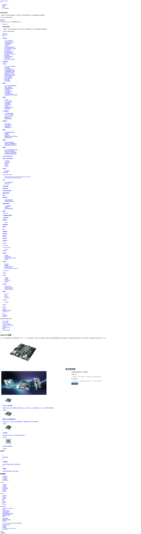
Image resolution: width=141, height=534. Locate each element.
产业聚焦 (4, 498)
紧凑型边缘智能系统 (9, 107)
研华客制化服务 (5, 61)
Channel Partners (5, 245)
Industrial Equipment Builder (7, 174)
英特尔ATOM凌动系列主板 (8, 325)
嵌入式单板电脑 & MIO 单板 (10, 48)
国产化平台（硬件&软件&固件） (8, 158)
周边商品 (4, 168)
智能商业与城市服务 (6, 203)
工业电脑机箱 (7, 103)
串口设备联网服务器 (9, 88)
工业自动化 (4, 63)
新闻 (3, 500)
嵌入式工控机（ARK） (9, 51)
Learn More (75, 383)
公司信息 (6, 277)
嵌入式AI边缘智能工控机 (10, 47)
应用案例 (4, 495)
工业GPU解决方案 (8, 102)
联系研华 (4, 307)
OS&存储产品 (7, 162)
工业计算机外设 (8, 104)
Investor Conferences (8, 288)
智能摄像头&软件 (8, 127)
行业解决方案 (5, 172)
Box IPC (6, 99)
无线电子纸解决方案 (9, 56)
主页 (3, 313)
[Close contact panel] (0, 453)
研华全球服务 (5, 233)
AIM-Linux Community (9, 266)
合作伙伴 (4, 243)
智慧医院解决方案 (8, 137)
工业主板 (6, 45)
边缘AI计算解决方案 (9, 182)
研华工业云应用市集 (7, 310)
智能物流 (4, 226)
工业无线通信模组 (8, 43)
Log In (6, 4)
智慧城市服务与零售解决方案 (10, 153)
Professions (7, 293)
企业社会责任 (5, 488)
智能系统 (4, 97)
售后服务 (6, 255)
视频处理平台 (7, 126)
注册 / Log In (5, 24)
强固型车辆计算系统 (7, 514)
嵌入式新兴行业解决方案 (10, 53)
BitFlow (6, 222)
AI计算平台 (7, 160)
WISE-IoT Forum (8, 267)
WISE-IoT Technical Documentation (11, 268)
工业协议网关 (7, 92)
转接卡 (4, 328)
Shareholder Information (9, 289)
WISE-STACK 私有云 (9, 116)
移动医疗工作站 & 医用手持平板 (11, 136)
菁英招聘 (4, 291)
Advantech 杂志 (8, 280)
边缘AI (4, 509)
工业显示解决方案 (5, 217)
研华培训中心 (5, 238)
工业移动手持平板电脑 (9, 142)
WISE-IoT (7, 249)
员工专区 (4, 304)
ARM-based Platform (6, 327)
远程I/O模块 (7, 79)
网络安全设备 (7, 117)
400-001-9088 (6, 480)
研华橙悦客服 (5, 231)
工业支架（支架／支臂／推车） (8, 156)
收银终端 (6, 207)
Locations (6, 296)
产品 (3, 35)
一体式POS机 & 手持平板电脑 (10, 152)
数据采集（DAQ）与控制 (10, 74)
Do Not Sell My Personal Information (9, 528)
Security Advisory (5, 270)
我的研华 (4, 5)
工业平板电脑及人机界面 (10, 70)
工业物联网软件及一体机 (10, 71)
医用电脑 (6, 133)
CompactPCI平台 (8, 100)
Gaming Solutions (5, 213)
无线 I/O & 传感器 (8, 76)
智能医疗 (4, 129)
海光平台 (6, 164)
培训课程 (6, 265)
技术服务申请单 (8, 256)
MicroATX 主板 (5, 321)
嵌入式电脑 (4, 38)
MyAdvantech (5, 34)
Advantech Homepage (4, 0)
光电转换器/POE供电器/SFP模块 (11, 94)
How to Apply (7, 297)
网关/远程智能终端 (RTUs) (10, 75)
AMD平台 (4, 326)
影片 (3, 499)
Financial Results (8, 286)
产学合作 (6, 302)
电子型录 (4, 502)
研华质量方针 (5, 240)
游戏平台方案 (7, 57)
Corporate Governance (9, 287)
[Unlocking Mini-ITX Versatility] (23, 394)
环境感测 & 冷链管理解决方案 (11, 143)
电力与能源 (7, 67)
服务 (3, 229)
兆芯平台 (6, 166)
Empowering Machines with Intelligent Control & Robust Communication (18, 176)
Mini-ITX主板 (5, 322)
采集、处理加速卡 (8, 124)
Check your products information (10, 257)
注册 (3, 4)
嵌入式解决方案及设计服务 (7, 190)
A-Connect (4, 311)
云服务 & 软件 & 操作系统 (10, 59)
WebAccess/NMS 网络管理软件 (11, 85)
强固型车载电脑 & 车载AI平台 (11, 145)
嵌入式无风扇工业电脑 (9, 72)
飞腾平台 (6, 163)
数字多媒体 (7, 55)
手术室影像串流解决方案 (10, 132)
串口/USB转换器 (8, 86)
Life (5, 294)
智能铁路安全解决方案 (9, 201)
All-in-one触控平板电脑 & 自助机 (11, 149)
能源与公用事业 (5, 188)
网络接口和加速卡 (8, 118)
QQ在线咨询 (6, 8)
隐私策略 (4, 527)
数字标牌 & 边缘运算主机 (10, 151)
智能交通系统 (7, 108)
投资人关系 (4, 284)
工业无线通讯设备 (8, 90)
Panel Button (2, 20)
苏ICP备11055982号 (6, 524)
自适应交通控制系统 (9, 199)
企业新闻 (4, 485)
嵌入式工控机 (7, 49)
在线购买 (4, 309)
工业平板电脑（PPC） (9, 68)
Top (2, 531)
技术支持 (4, 250)
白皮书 (4, 496)
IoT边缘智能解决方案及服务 (7, 215)
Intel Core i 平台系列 (6, 323)
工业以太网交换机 (8, 93)
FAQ (3, 503)
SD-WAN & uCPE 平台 (9, 114)
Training (6, 295)
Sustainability (5, 299)
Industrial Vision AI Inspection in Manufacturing (13, 177)
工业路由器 (7, 89)
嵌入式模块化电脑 (8, 52)
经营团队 (6, 279)
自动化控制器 (7, 80)
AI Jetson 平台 (7, 123)
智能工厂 (4, 195)
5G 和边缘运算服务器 (9, 113)
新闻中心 (6, 281)
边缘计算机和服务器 (9, 208)
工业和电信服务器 (5, 186)
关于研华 (4, 275)
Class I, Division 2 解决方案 (10, 66)
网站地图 (4, 525)
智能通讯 (4, 83)
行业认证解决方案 (8, 78)
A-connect (4, 504)
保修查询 (6, 259)
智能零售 (4, 147)
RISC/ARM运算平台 (9, 40)
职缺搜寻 (4, 489)
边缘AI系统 (7, 183)
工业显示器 (7, 44)
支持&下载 (4, 253)
